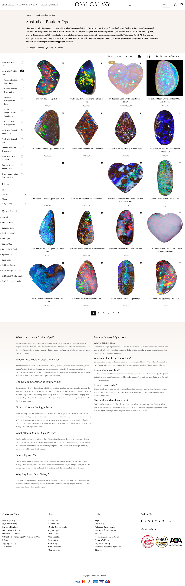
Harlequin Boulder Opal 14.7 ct (47, 99)
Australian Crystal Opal (9, 140)
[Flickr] (170, 521)
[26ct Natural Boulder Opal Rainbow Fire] (47, 128)
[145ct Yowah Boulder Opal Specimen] (86, 178)
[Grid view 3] (144, 56)
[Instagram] (149, 521)
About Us (98, 533)
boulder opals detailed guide (35, 449)
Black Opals (53, 520)
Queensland (114, 28)
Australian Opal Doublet (8, 158)
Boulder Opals (54, 523)
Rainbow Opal (8, 228)
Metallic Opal (7, 222)
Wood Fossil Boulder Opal (9, 123)
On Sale (5, 217)
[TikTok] (167, 521)
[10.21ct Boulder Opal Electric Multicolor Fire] (86, 78)
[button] (63, 63)
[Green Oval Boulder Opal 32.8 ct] (165, 178)
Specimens (6, 254)
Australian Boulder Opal (10, 73)
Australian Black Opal (8, 64)
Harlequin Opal (8, 233)
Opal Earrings (54, 550)
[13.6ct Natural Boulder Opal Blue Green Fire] (47, 228)
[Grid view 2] (139, 56)
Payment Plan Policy (10, 527)
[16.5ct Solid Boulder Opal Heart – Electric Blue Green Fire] (125, 178)
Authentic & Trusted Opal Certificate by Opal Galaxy (21, 538)
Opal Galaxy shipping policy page (32, 487)
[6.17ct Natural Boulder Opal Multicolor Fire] (86, 228)
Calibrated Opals (9, 265)
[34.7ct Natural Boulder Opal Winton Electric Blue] (165, 128)
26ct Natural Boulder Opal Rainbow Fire (47, 148)
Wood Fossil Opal (9, 249)
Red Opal (6, 238)
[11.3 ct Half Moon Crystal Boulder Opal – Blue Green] (165, 78)
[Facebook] (142, 521)
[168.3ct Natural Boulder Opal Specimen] (86, 128)
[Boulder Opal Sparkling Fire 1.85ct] (165, 278)
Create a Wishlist (102, 540)
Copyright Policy (9, 543)
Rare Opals (6, 260)
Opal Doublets (54, 537)
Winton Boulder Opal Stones (11, 81)
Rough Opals (53, 540)
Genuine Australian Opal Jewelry (10, 175)
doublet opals (144, 374)
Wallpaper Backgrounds (105, 527)
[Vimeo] (163, 521)
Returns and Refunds (11, 530)
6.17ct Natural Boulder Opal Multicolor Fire (86, 248)
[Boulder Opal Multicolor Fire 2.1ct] (86, 278)
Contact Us (7, 546)
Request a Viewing (102, 543)
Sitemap (98, 550)
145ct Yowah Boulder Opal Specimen (86, 198)
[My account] (175, 5)
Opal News (99, 523)
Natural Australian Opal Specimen (10, 112)
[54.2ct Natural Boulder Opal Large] (125, 278)
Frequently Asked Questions (107, 537)
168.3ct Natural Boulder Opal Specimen (86, 148)
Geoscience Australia (74, 369)
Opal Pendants (54, 546)
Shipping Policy (8, 520)
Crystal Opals (53, 530)
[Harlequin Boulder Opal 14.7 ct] (47, 78)
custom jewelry (81, 38)
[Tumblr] (152, 521)
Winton (126, 35)
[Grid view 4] (148, 56)
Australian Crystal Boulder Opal (9, 132)
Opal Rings (53, 543)
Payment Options (9, 523)
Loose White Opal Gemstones (9, 149)
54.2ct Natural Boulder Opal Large (125, 298)
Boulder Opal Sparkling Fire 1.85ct (164, 298)
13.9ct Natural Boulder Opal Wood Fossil (47, 198)
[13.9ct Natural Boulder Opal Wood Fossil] (47, 178)
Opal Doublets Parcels (11, 281)
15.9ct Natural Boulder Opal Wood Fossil (125, 148)
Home (28, 15)
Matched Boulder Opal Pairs (9, 100)
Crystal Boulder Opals (57, 527)
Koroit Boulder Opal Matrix (10, 90)
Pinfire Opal (7, 244)
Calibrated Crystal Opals (12, 276)
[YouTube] (159, 521)
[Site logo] (92, 4)
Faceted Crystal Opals (11, 270)
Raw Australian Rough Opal (8, 167)
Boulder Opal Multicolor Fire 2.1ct (86, 298)
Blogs (97, 520)
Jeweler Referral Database (106, 530)
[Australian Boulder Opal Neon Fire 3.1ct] (125, 228)
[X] (145, 521)
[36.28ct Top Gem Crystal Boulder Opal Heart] (125, 78)
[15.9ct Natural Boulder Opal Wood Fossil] (125, 128)
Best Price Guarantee (11, 533)
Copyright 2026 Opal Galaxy (93, 575)
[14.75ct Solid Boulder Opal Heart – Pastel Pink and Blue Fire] (165, 228)
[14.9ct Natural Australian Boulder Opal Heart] (47, 278)
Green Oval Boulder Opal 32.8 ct (165, 198)
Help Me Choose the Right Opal (108, 546)
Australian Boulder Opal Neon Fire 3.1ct (125, 248)
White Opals (53, 533)
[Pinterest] (156, 521)
